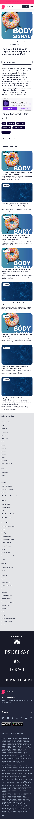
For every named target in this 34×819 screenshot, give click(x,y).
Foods (3, 457)
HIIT (3, 510)
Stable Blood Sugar (7, 486)
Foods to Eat (5, 605)
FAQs (3, 549)
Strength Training (6, 504)
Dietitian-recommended (8, 618)
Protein (4, 579)
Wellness (4, 428)
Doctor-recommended (8, 556)
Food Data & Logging (8, 602)
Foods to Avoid (6, 608)
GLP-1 (3, 425)
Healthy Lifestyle (6, 542)
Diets (3, 612)
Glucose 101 (5, 492)
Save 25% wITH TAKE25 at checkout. (17, 1)
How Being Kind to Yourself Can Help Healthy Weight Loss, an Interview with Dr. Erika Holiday (17, 271)
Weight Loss (5, 432)
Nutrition (4, 445)
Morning (4, 533)
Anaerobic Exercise (7, 517)
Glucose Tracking (6, 546)
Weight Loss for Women (8, 567)
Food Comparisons (7, 463)
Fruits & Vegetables (7, 598)
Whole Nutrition (6, 582)
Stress (3, 475)
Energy (4, 478)
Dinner (3, 615)
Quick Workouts (6, 507)
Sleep (3, 570)
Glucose (4, 448)
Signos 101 (5, 438)
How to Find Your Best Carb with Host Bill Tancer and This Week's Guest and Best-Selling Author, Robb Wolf (16, 237)
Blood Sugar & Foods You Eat (10, 496)
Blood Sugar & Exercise (8, 514)
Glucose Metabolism (7, 489)
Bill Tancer (20, 44)
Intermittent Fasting (7, 595)
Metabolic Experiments (8, 539)
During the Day (6, 552)
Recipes (4, 435)
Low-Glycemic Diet (7, 585)
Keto (3, 589)
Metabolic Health (6, 536)
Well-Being (5, 472)
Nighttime (4, 529)
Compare (4, 460)
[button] (31, 6)
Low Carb (4, 592)
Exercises (4, 454)
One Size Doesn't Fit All (8, 526)
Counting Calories (7, 621)
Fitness (4, 451)
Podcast (4, 442)
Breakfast (4, 625)
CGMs (3, 559)
